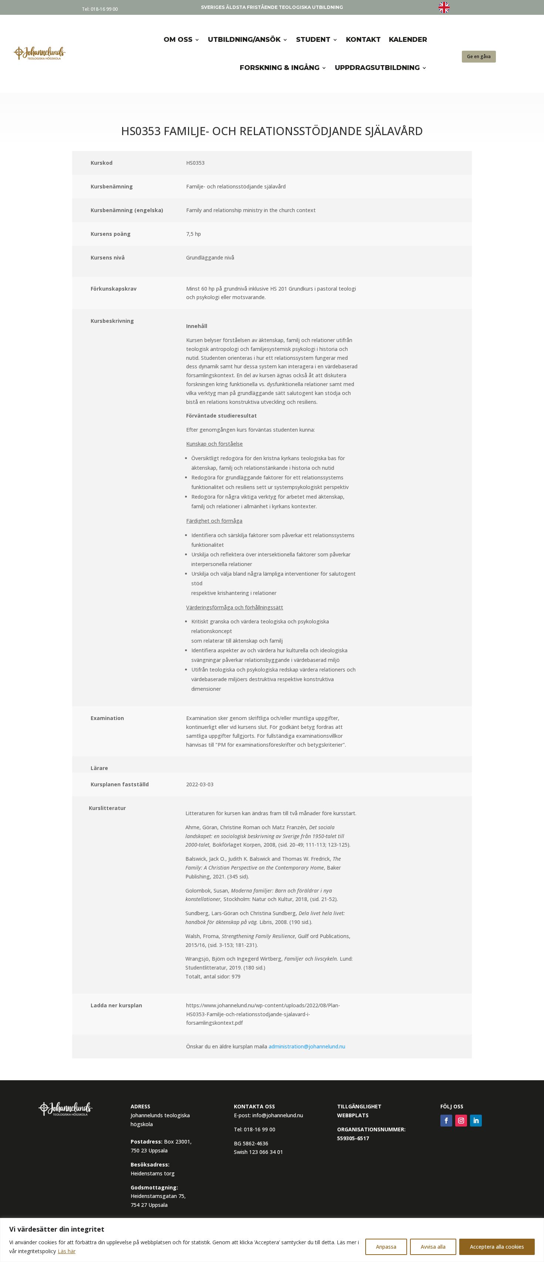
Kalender (408, 40)
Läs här (66, 1251)
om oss (178, 40)
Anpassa (386, 1246)
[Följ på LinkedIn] (476, 1121)
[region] (272, 1240)
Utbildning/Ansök (244, 40)
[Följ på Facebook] (446, 1121)
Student (313, 40)
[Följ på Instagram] (461, 1121)
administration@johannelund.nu (307, 1046)
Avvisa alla (433, 1246)
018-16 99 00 (104, 9)
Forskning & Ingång (279, 68)
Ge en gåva (479, 56)
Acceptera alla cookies (497, 1246)
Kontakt (363, 40)
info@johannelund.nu (277, 1115)
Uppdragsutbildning (377, 68)
